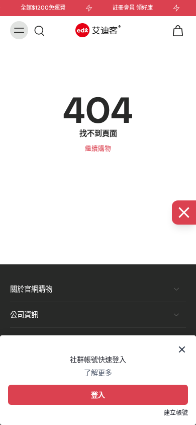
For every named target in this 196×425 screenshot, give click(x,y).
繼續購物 (98, 149)
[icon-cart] (175, 30)
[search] (39, 30)
